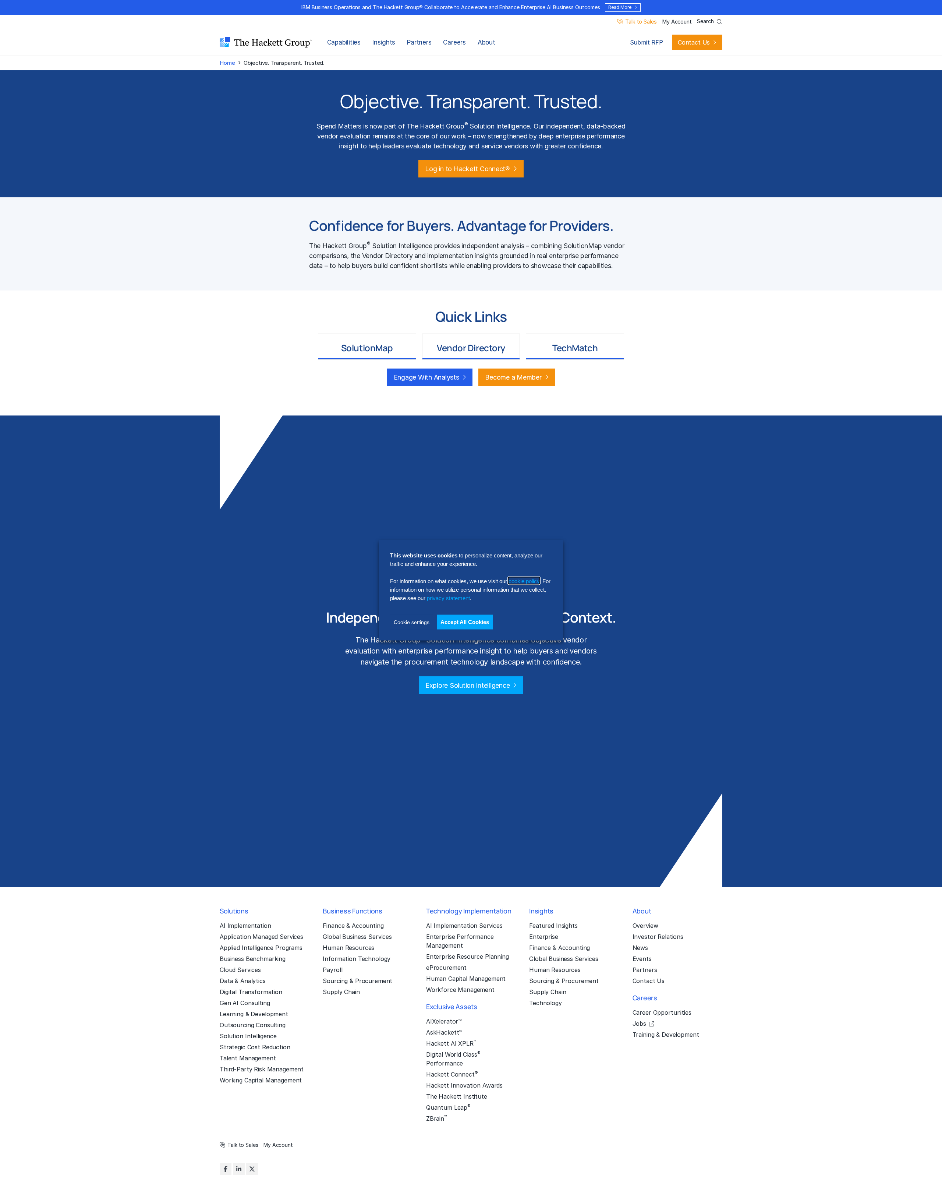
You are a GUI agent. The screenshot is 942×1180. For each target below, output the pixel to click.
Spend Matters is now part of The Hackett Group (392, 126)
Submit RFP (646, 42)
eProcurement (446, 967)
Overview (645, 925)
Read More (619, 7)
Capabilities (344, 42)
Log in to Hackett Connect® (467, 169)
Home (227, 62)
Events (642, 958)
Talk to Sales (640, 22)
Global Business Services (357, 936)
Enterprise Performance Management (460, 941)
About (486, 42)
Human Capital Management (466, 978)
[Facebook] (225, 1169)
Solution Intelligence (248, 1036)
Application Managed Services (261, 936)
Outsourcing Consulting (253, 1025)
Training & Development (666, 1034)
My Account (677, 22)
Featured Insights (553, 925)
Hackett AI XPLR (451, 1043)
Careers (454, 42)
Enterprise (543, 936)
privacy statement (448, 598)
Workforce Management (460, 989)
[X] (252, 1169)
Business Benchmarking (253, 958)
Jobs (639, 1023)
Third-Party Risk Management (262, 1069)
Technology (545, 1003)
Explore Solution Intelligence (467, 685)
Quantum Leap (448, 1107)
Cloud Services (240, 969)
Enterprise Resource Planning (467, 956)
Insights (383, 42)
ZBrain (436, 1118)
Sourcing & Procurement (357, 980)
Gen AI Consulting (245, 1003)
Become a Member (513, 377)
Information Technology (356, 958)
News (640, 947)
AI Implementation (245, 925)
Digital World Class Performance (453, 1058)
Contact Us (694, 42)
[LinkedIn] (239, 1169)
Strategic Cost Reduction (255, 1047)
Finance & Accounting (353, 925)
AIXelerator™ (444, 1021)
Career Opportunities (662, 1012)
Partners (419, 42)
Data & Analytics (243, 980)
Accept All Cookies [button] (464, 622)
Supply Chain (341, 992)
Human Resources (348, 947)
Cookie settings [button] (411, 622)
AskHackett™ (444, 1032)
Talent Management (248, 1058)
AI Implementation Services (464, 925)
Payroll (332, 969)
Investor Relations (658, 936)
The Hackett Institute (456, 1096)
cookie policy (524, 581)
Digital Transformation (251, 992)
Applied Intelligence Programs (261, 947)
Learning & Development (254, 1014)
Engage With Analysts (426, 377)
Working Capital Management (261, 1080)
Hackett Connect (452, 1074)
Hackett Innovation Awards (464, 1085)
